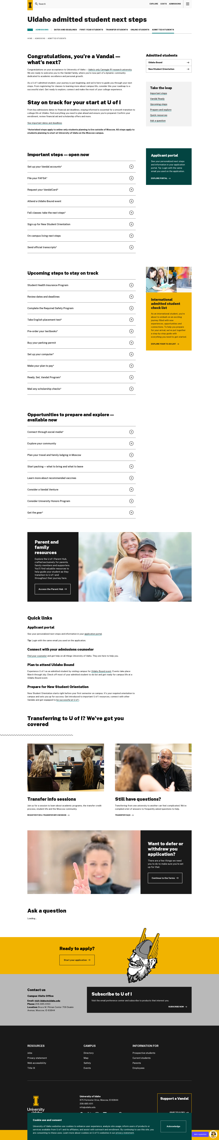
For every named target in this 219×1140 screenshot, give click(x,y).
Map (86, 1058)
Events (87, 1068)
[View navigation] (188, 4)
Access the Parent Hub (51, 589)
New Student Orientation (161, 69)
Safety (87, 1063)
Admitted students (163, 30)
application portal (93, 634)
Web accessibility (36, 1063)
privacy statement (125, 1133)
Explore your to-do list (163, 344)
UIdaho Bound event (101, 671)
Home (29, 38)
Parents (137, 1063)
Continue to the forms (163, 878)
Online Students (140, 30)
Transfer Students (117, 30)
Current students (142, 1058)
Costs (163, 4)
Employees (138, 1068)
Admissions (175, 4)
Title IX (31, 1068)
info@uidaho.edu (87, 1107)
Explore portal (159, 178)
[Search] (36, 4)
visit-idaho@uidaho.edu (47, 1000)
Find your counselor (37, 656)
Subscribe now (176, 1007)
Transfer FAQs (122, 815)
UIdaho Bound (155, 62)
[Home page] (30, 5)
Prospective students (144, 1053)
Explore (154, 4)
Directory (89, 1053)
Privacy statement (37, 1058)
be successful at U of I (67, 700)
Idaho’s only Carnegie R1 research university (110, 69)
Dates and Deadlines (65, 30)
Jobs (29, 1053)
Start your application (75, 960)
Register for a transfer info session (46, 815)
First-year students (91, 30)
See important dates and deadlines (44, 123)
